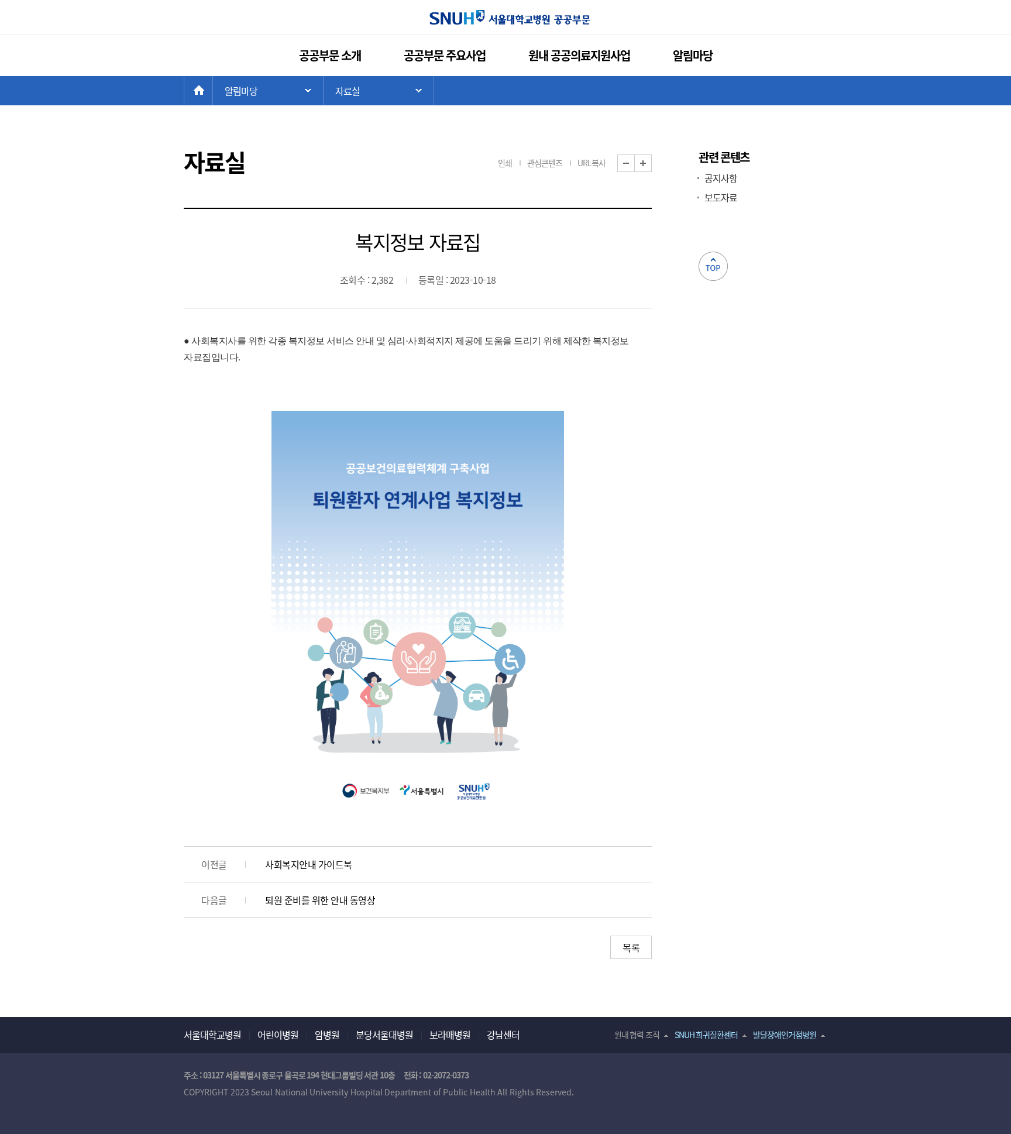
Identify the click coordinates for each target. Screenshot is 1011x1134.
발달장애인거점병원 (784, 1034)
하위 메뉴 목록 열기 (379, 90)
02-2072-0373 (446, 1075)
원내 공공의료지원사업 (579, 55)
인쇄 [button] (505, 163)
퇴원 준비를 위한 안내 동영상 (320, 900)
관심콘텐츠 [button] (544, 163)
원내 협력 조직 (636, 1034)
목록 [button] (631, 947)
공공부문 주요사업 (445, 55)
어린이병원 (277, 1035)
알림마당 (693, 55)
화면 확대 (651, 163)
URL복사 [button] (591, 163)
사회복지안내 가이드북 (308, 864)
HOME (212, 91)
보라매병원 (449, 1035)
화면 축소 (634, 163)
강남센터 (503, 1035)
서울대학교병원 (212, 1035)
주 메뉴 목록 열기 (268, 90)
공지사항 (720, 178)
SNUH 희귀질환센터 (706, 1034)
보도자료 (720, 197)
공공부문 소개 (330, 55)
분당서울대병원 (384, 1035)
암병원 (327, 1035)
